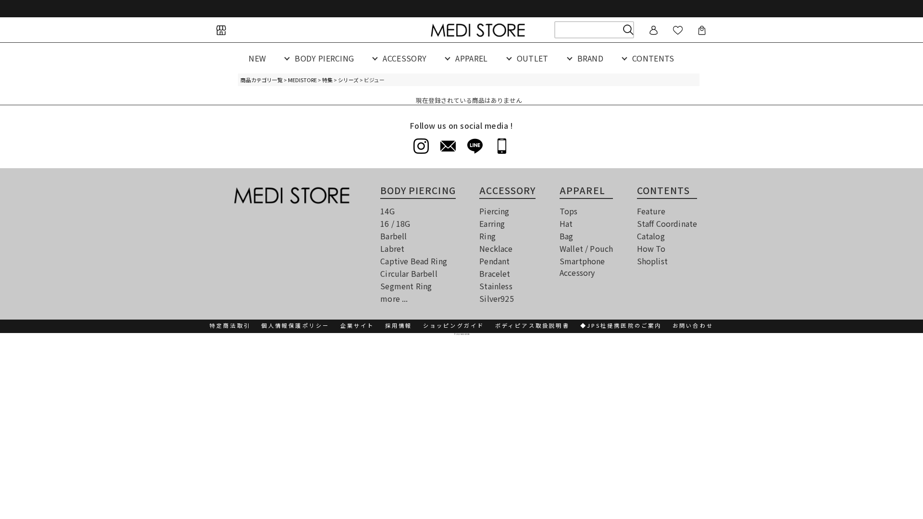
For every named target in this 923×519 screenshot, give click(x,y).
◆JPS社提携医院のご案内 (621, 325)
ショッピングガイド (454, 325)
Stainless (495, 286)
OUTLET (533, 58)
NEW (257, 58)
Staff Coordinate (667, 223)
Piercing (494, 211)
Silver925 (496, 298)
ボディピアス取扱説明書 (532, 325)
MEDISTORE (302, 80)
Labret (392, 248)
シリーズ (348, 80)
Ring (487, 236)
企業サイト (357, 325)
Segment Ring (406, 286)
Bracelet (494, 273)
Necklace (495, 248)
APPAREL (471, 58)
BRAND (590, 58)
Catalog (651, 236)
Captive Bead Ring (413, 261)
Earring (492, 223)
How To (651, 248)
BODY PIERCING (324, 58)
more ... (394, 298)
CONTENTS (653, 58)
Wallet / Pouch (586, 248)
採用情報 (398, 325)
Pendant (494, 261)
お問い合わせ (693, 325)
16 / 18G (395, 223)
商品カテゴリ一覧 (261, 80)
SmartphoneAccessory (582, 266)
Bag (566, 236)
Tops (569, 211)
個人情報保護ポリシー (295, 325)
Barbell (393, 236)
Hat (566, 223)
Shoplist (652, 261)
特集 (327, 80)
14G (387, 211)
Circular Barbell (408, 273)
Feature (651, 211)
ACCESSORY (404, 58)
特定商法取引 (230, 325)
